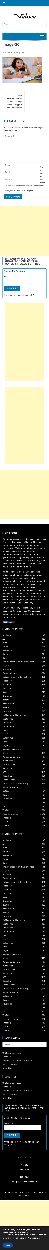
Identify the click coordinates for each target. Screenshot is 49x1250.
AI (3, 639)
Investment (8, 726)
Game (4, 692)
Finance (6, 684)
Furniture (7, 688)
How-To (6, 707)
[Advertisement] (24, 231)
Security (7, 768)
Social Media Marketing (15, 783)
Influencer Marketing (14, 715)
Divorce (6, 669)
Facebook (7, 681)
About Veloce (9, 1064)
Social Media (9, 780)
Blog (4, 643)
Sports (6, 795)
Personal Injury (11, 757)
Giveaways (7, 696)
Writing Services (11, 1053)
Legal (5, 734)
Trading (6, 818)
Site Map (7, 1068)
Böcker (6, 646)
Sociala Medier (10, 787)
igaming (6, 711)
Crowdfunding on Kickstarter (18, 662)
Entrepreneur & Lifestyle (16, 677)
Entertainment (10, 673)
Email (7, 276)
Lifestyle (7, 738)
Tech (4, 806)
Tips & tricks (10, 814)
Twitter (6, 825)
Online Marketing (11, 749)
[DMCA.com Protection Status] (9, 622)
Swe (4, 802)
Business (7, 650)
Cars (4, 658)
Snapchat (7, 776)
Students (7, 799)
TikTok (6, 810)
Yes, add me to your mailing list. (19, 191)
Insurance (7, 722)
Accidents (7, 635)
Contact (6, 1057)
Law (4, 730)
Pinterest (7, 761)
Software (7, 791)
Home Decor (8, 704)
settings (36, 1238)
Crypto (6, 665)
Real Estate (8, 764)
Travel (6, 821)
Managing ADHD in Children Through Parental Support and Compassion (14, 101)
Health (6, 700)
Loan (4, 742)
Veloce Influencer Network (17, 1060)
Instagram (7, 719)
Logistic (7, 745)
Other (5, 753)
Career (6, 654)
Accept (7, 1245)
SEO (4, 772)
